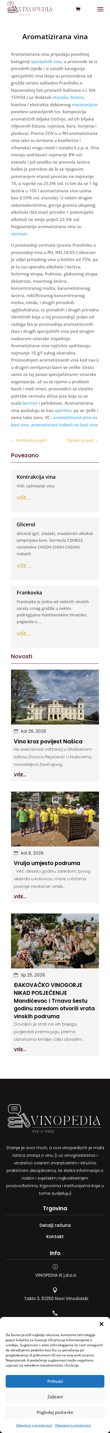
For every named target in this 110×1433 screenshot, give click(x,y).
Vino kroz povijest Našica (48, 741)
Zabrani (55, 1396)
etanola (60, 97)
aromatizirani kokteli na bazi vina (64, 424)
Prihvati (55, 1381)
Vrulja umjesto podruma (47, 863)
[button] (101, 1324)
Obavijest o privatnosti (34, 1425)
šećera (76, 97)
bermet (30, 403)
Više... (20, 775)
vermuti (19, 234)
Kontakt (55, 1237)
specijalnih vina (46, 61)
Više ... (24, 497)
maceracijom (85, 104)
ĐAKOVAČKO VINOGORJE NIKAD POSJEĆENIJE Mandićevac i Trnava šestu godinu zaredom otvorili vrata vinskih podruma (54, 1000)
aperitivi (63, 410)
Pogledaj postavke (55, 1412)
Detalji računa (55, 1225)
